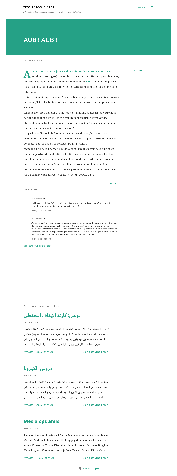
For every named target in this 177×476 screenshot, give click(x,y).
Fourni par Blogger (90, 468)
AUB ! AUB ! (40, 40)
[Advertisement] (67, 272)
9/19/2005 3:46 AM (41, 210)
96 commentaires (44, 352)
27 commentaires (44, 405)
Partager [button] (138, 70)
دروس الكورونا (38, 368)
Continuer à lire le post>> (96, 352)
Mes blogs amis (41, 421)
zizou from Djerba (39, 7)
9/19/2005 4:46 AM (41, 239)
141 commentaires (45, 458)
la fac (88, 81)
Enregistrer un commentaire (38, 245)
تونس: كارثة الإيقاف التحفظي (52, 315)
